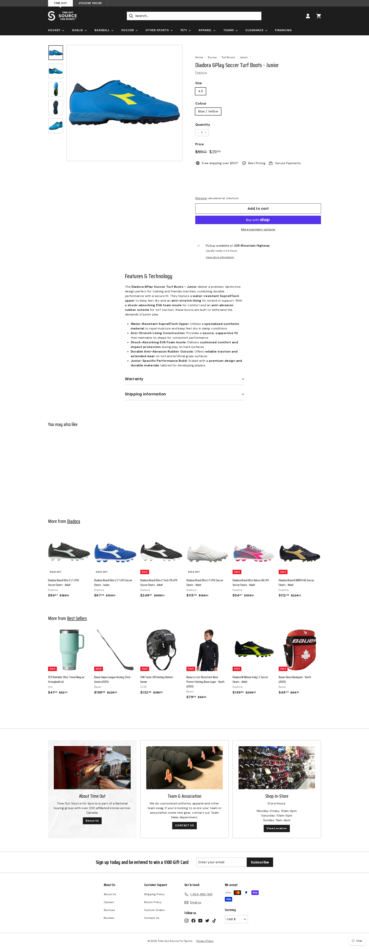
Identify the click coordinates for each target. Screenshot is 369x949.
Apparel (206, 30)
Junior (244, 57)
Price (199, 144)
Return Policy (153, 902)
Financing (283, 30)
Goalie (78, 30)
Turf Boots (228, 57)
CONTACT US (184, 825)
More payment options (258, 229)
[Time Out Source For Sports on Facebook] (193, 920)
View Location (277, 828)
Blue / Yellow (208, 111)
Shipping (201, 198)
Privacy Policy (205, 941)
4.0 (200, 91)
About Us (92, 820)
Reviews (109, 918)
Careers (109, 902)
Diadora (201, 73)
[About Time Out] (92, 767)
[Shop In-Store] (277, 767)
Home (199, 57)
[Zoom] (124, 103)
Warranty (134, 379)
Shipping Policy (154, 894)
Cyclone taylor (90, 3)
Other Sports (157, 30)
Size (198, 83)
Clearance (254, 30)
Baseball (103, 30)
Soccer (128, 30)
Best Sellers (77, 618)
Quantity (202, 124)
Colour (200, 103)
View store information (220, 257)
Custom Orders (154, 910)
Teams (229, 30)
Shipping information (145, 394)
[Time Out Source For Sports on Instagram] (186, 920)
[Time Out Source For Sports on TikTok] (214, 920)
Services (109, 910)
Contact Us (151, 918)
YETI (184, 30)
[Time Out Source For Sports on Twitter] (207, 920)
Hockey (54, 30)
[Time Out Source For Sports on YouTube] (200, 920)
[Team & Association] (184, 767)
